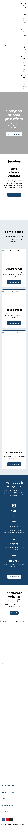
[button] (23, 44)
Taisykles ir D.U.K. (24, 79)
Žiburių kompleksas (24, 7)
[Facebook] (3, 819)
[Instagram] (11, 819)
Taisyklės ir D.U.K (7, 805)
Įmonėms (4, 799)
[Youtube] (7, 819)
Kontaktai (24, 86)
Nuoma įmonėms (24, 69)
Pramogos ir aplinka (24, 60)
